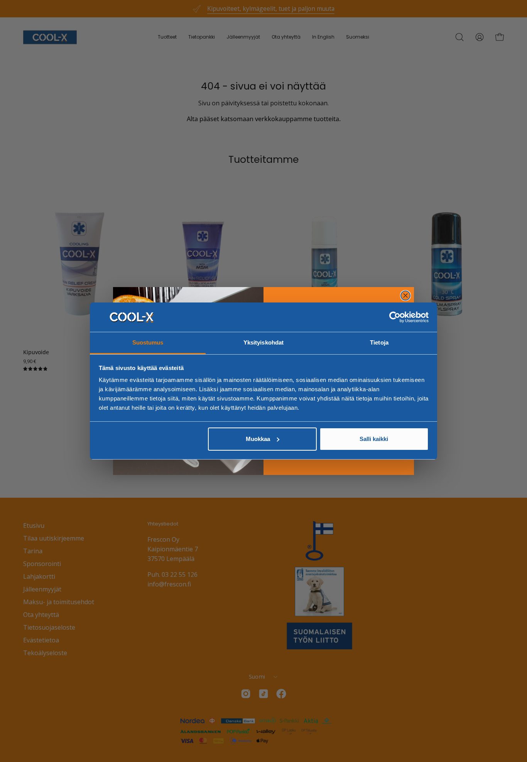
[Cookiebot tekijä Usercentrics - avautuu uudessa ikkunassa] (395, 317)
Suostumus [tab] (148, 342)
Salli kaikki (374, 439)
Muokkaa (258, 439)
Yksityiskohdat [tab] (263, 342)
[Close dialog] (405, 295)
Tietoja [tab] (379, 342)
